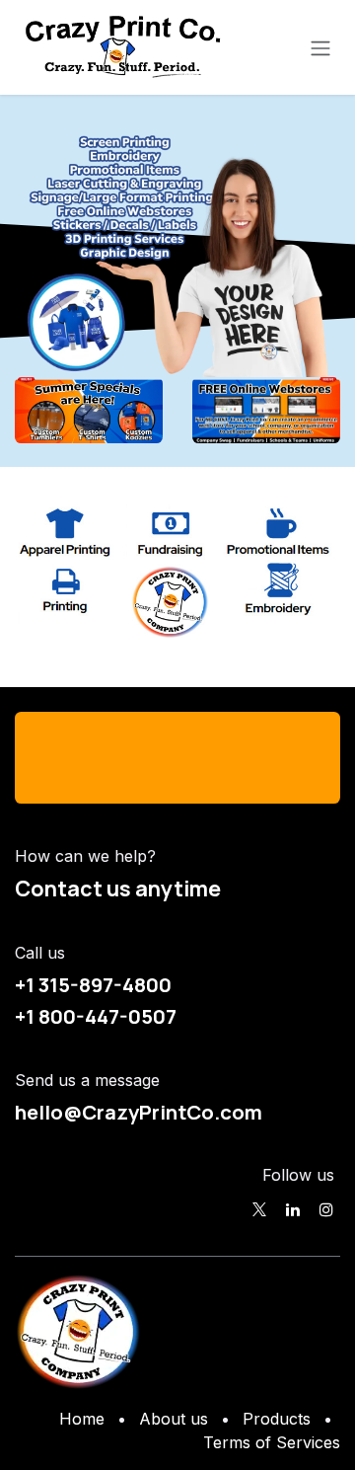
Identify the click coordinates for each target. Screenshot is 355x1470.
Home (82, 1419)
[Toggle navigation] (320, 47)
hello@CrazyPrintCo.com (138, 1111)
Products (277, 1419)
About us (173, 1419)
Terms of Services (271, 1442)
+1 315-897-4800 (93, 984)
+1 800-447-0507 (96, 1016)
